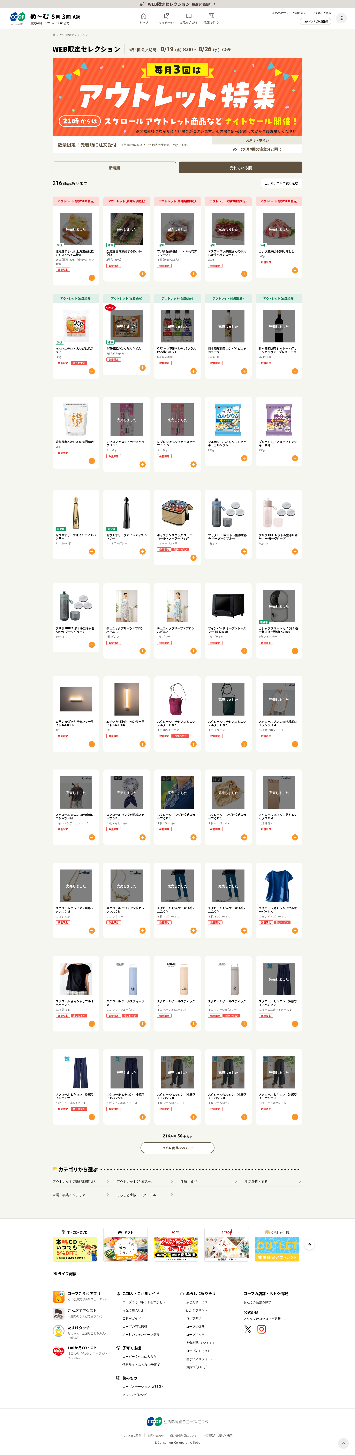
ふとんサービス (197, 1302)
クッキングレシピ (134, 1394)
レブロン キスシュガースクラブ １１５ (176, 443)
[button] (309, 1245)
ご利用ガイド (301, 13)
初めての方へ (280, 13)
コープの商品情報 (134, 1326)
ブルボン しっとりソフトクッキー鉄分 (278, 443)
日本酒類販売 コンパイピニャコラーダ (227, 350)
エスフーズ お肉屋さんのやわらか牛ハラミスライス (227, 253)
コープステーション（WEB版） (142, 1386)
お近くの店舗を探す (257, 1302)
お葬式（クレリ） (196, 1367)
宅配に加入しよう (134, 1310)
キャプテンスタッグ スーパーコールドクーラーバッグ (176, 536)
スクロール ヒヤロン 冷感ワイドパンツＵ (278, 1003)
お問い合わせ (156, 1435)
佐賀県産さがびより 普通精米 (75, 442)
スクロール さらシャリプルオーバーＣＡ (278, 909)
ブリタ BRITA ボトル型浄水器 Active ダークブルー (227, 536)
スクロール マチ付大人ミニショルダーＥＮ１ (176, 723)
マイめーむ (166, 22)
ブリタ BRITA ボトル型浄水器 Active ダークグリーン (75, 630)
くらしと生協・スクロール (136, 1194)
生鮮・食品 (189, 1181)
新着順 (114, 167)
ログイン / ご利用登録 (315, 21)
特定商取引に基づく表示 (218, 1435)
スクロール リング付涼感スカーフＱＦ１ (125, 816)
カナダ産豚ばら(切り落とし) (277, 251)
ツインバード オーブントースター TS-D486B (227, 630)
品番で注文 (211, 22)
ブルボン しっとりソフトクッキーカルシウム (227, 443)
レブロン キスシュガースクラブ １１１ (125, 443)
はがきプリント (197, 1310)
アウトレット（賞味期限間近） (74, 1181)
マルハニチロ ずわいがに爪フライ (75, 350)
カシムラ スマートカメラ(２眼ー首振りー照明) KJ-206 (278, 630)
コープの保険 (195, 1326)
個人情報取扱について (183, 1435)
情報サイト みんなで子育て (141, 1364)
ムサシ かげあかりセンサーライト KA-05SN (75, 723)
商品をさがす (189, 22)
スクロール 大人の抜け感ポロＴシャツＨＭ (278, 723)
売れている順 (241, 167)
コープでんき (195, 1334)
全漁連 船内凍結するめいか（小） (124, 253)
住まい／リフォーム (200, 1359)
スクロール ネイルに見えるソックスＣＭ (278, 816)
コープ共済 (194, 1318)
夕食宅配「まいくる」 (200, 1342)
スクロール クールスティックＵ (125, 1003)
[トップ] (54, 34)
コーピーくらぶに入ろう (139, 1356)
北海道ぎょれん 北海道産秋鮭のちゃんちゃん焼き (75, 253)
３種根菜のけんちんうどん (123, 348)
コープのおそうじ (198, 1350)
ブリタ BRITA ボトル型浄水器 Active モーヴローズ (278, 536)
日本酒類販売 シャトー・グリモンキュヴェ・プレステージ (278, 350)
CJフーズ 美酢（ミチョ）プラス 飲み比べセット (178, 350)
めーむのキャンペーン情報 (140, 1334)
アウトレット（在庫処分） (135, 1181)
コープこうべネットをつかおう (144, 1302)
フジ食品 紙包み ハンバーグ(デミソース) (177, 253)
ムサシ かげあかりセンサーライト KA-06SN (125, 723)
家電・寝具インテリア (69, 1194)
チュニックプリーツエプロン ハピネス (125, 630)
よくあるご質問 (322, 13)
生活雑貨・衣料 (256, 1181)
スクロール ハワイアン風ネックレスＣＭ (75, 909)
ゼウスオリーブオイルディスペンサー (76, 536)
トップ (143, 22)
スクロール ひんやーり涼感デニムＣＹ (176, 909)
